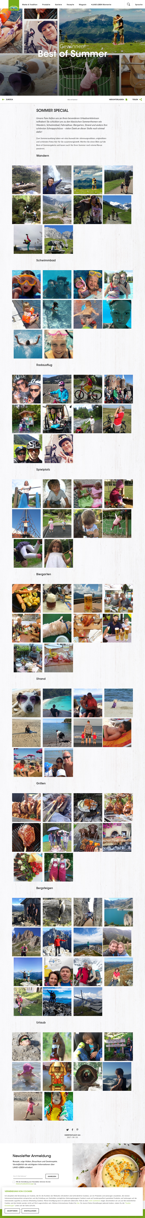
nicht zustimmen (94, 1201)
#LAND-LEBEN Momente (101, 5)
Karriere (58, 5)
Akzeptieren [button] (12, 1211)
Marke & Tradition (29, 5)
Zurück (9, 99)
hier (78, 1203)
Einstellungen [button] (30, 1211)
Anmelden (52, 1176)
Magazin (82, 5)
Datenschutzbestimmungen (25, 1184)
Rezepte (70, 5)
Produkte (46, 5)
